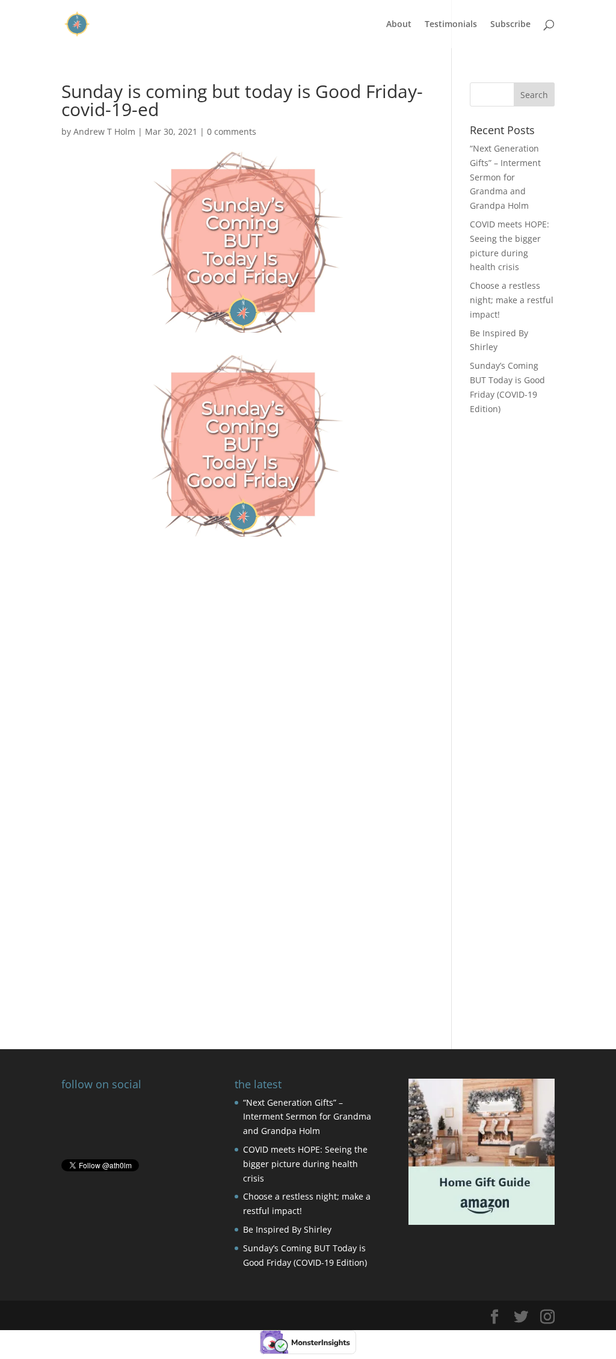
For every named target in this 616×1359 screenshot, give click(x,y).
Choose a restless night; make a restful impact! (511, 300)
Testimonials (451, 24)
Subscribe (510, 24)
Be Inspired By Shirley (287, 1229)
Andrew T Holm (104, 131)
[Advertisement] (242, 621)
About (398, 24)
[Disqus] (242, 855)
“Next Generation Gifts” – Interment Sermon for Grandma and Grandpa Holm (505, 177)
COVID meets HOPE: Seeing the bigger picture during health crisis (305, 1164)
